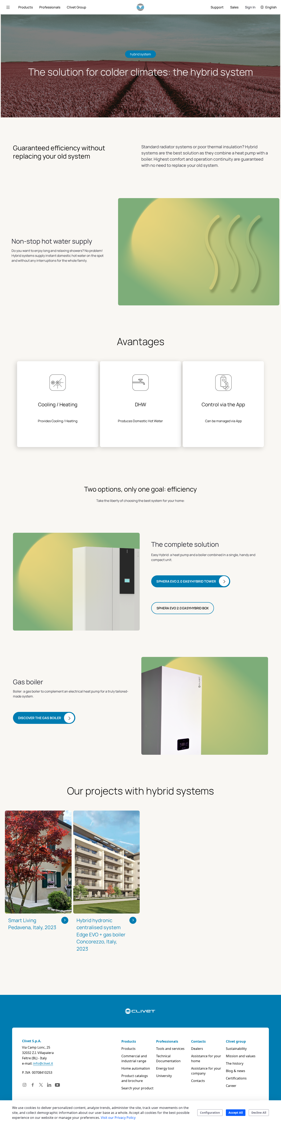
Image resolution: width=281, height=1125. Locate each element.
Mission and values (240, 1056)
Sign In (250, 7)
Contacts (198, 1041)
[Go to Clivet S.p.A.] (140, 7)
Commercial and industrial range (134, 1058)
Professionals (167, 1041)
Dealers (197, 1048)
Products (128, 1041)
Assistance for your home (206, 1058)
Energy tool (165, 1068)
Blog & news (235, 1071)
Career (231, 1085)
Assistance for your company (206, 1071)
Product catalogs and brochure (134, 1078)
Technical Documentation (168, 1058)
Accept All (236, 1112)
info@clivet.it (43, 1063)
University (164, 1076)
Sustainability (236, 1048)
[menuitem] (25, 7)
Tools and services (170, 1048)
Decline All (258, 1112)
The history (234, 1063)
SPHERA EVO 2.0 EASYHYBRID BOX (183, 608)
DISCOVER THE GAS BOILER (39, 718)
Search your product (137, 1088)
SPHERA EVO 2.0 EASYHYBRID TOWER (186, 581)
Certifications (236, 1078)
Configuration (210, 1112)
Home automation (135, 1068)
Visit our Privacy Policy (118, 1117)
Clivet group (236, 1041)
